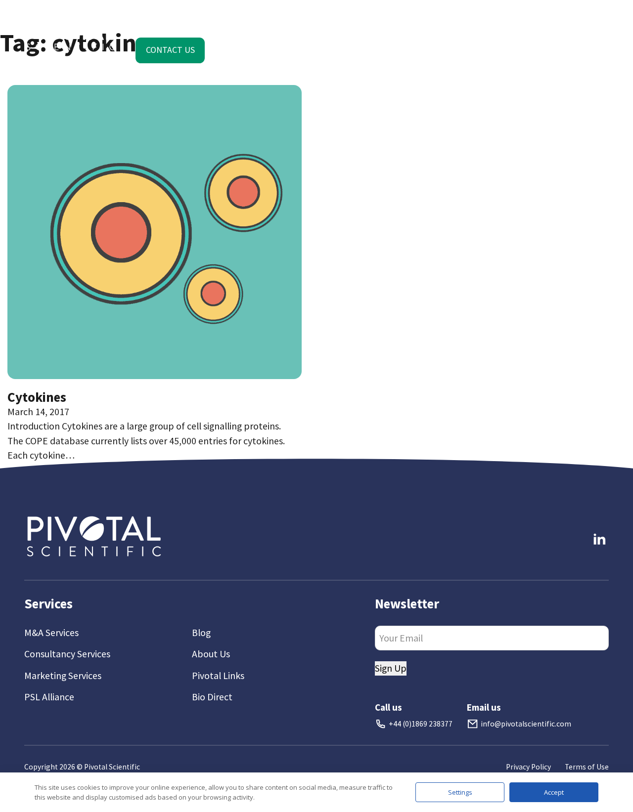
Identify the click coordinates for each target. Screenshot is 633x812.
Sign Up (391, 668)
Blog (201, 633)
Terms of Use (587, 766)
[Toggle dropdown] (162, 20)
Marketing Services (62, 676)
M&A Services (51, 633)
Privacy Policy (528, 766)
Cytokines (36, 396)
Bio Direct (212, 697)
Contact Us (170, 49)
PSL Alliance (49, 697)
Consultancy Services (67, 654)
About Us (211, 654)
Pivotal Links (218, 676)
